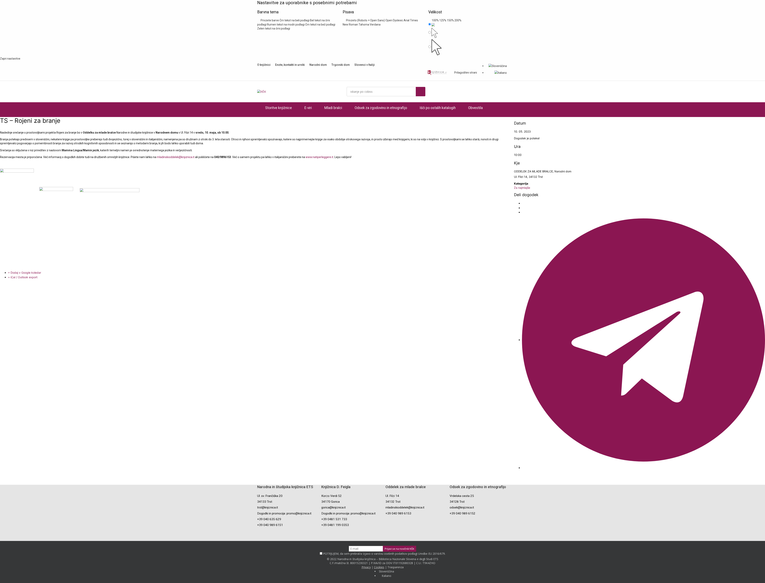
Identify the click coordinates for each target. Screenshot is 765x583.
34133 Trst (264, 501)
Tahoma (364, 24)
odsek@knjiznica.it (462, 507)
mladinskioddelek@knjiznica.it (175, 157)
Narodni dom (318, 64)
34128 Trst (457, 501)
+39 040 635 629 (269, 519)
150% (450, 20)
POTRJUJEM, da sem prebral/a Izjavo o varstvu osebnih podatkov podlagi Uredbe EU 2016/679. (384, 553)
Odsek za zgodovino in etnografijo (381, 108)
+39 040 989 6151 (270, 525)
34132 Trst (392, 501)
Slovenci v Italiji (364, 64)
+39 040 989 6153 (398, 513)
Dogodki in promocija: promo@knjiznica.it (284, 513)
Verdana (375, 24)
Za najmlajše (522, 187)
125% (442, 20)
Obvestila (475, 108)
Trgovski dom (341, 64)
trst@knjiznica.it (267, 507)
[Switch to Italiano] (500, 72)
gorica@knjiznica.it (333, 507)
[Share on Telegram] (643, 339)
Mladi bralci (333, 108)
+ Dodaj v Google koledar (24, 272)
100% (435, 20)
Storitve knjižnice (278, 108)
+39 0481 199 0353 (335, 525)
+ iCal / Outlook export (22, 277)
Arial (406, 20)
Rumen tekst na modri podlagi (286, 24)
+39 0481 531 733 (334, 519)
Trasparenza (395, 567)
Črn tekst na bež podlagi (320, 24)
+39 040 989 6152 (462, 513)
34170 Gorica (330, 501)
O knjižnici (264, 64)
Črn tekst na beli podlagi (294, 20)
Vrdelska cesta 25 (462, 496)
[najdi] (420, 91)
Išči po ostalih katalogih (438, 108)
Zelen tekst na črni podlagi (273, 28)
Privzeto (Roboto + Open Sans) (365, 20)
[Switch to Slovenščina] (497, 66)
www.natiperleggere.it (319, 157)
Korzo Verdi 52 (331, 496)
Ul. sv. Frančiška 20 (269, 496)
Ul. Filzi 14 (392, 496)
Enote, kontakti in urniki (290, 64)
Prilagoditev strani (465, 72)
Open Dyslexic (394, 20)
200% (457, 20)
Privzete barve (269, 20)
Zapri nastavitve (10, 58)
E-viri (308, 108)
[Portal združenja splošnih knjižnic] (437, 72)
